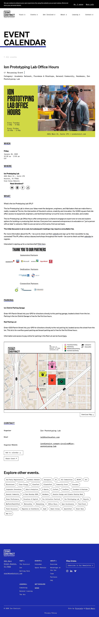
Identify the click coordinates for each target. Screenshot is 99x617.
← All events (10, 57)
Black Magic (90, 608)
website (56, 234)
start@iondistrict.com (13, 573)
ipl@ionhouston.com (50, 437)
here (65, 336)
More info (90, 4)
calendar (87, 236)
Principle (79, 608)
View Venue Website (12, 181)
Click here (41, 244)
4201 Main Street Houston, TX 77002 (10, 564)
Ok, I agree (78, 4)
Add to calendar (12, 452)
